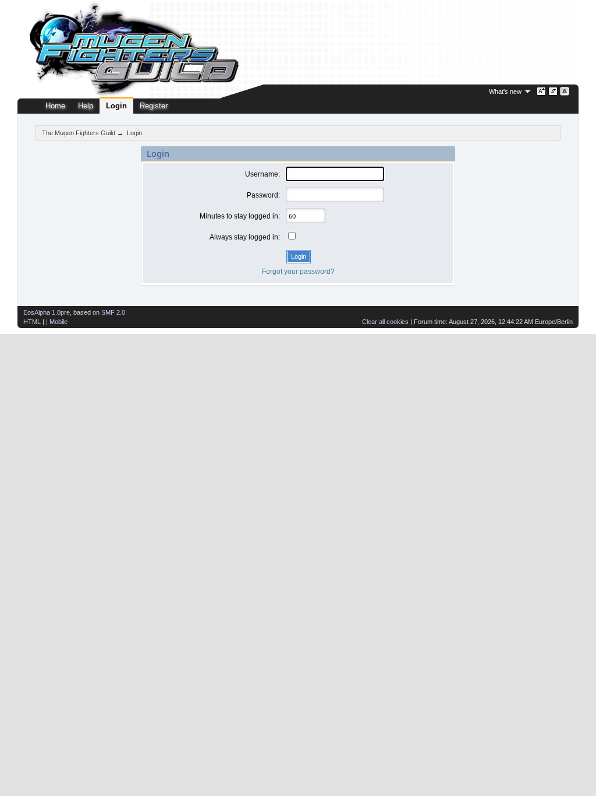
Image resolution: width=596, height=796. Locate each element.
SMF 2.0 (113, 312)
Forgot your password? (298, 271)
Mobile (58, 321)
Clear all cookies (385, 321)
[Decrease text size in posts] (553, 91)
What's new (505, 91)
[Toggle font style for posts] (565, 91)
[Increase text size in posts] (542, 91)
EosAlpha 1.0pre (46, 312)
